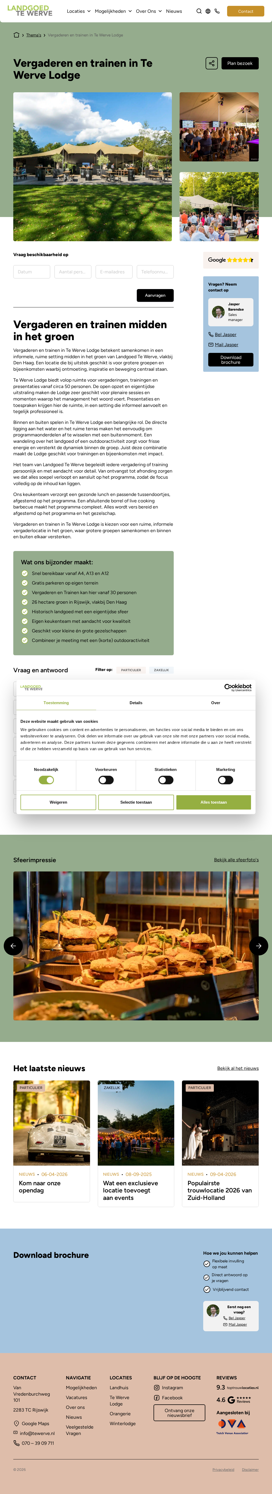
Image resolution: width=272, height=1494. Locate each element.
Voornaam (31, 1367)
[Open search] (199, 11)
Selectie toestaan (136, 802)
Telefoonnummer (121, 1399)
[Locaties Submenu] (89, 11)
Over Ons (146, 11)
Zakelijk (73, 1280)
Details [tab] (136, 702)
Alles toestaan (214, 802)
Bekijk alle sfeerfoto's (236, 859)
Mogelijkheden (110, 11)
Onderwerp (115, 1297)
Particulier (32, 1280)
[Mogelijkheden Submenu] (130, 11)
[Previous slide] (13, 945)
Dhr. (27, 1340)
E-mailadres (33, 1399)
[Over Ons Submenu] (160, 11)
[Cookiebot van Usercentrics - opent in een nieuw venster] (228, 688)
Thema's (33, 34)
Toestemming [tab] (56, 702)
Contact (245, 11)
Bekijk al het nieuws (238, 1068)
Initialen (112, 1330)
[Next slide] (258, 945)
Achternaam (109, 1367)
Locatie (28, 1297)
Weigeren (58, 802)
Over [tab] (215, 702)
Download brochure (230, 359)
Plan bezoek (240, 63)
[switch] (106, 780)
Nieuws (174, 11)
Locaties (76, 11)
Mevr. (28, 1349)
